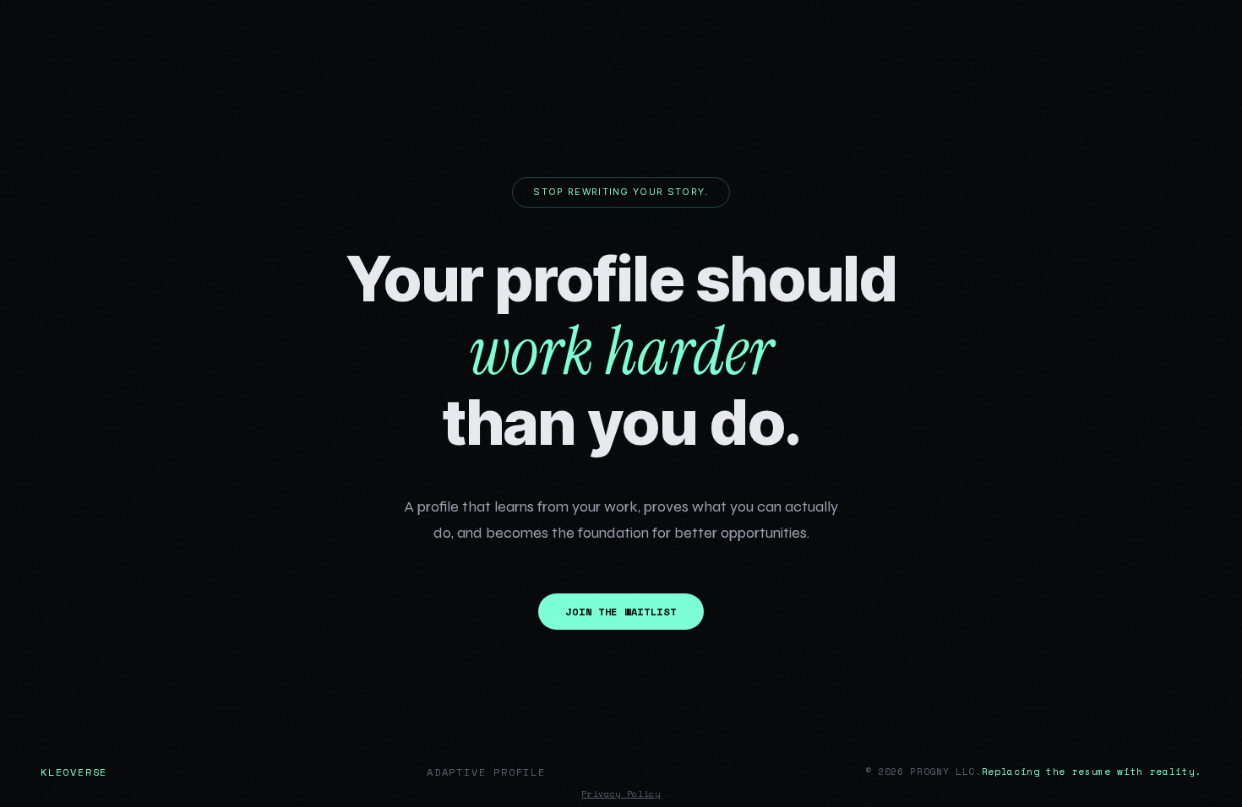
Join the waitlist (620, 611)
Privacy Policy (620, 794)
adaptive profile (486, 772)
